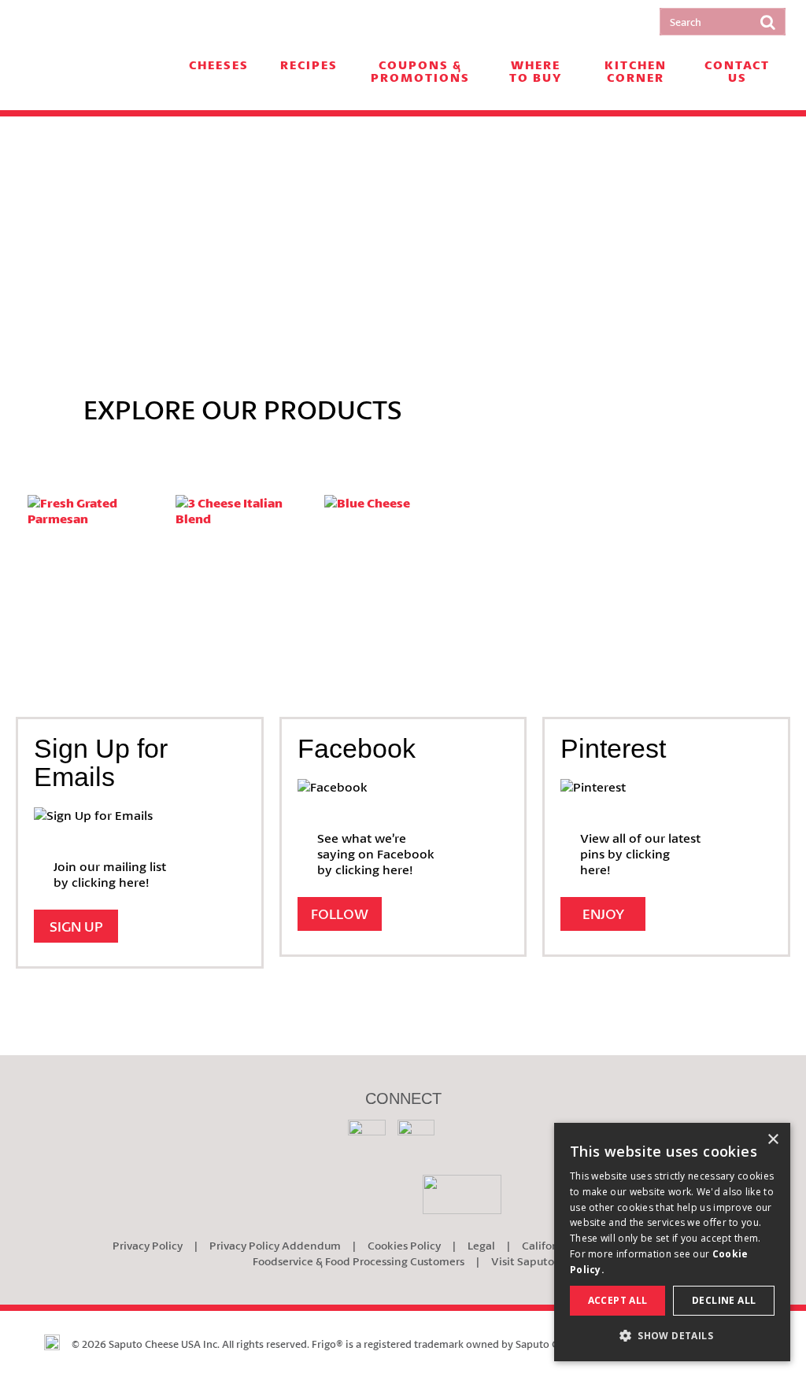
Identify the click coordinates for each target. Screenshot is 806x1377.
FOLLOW (339, 913)
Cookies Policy (404, 1245)
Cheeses (219, 65)
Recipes (309, 65)
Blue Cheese (394, 526)
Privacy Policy (148, 1245)
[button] (672, 1336)
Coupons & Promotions (420, 71)
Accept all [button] (618, 1300)
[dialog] (672, 1242)
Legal (481, 1245)
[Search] (768, 21)
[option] (403, 239)
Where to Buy (535, 71)
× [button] (772, 1140)
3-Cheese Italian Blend (246, 550)
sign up (76, 926)
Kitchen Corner (635, 71)
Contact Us (737, 71)
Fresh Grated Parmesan (98, 550)
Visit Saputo (522, 1260)
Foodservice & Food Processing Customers (358, 1260)
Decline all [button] (724, 1300)
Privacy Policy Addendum (275, 1245)
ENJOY (603, 913)
